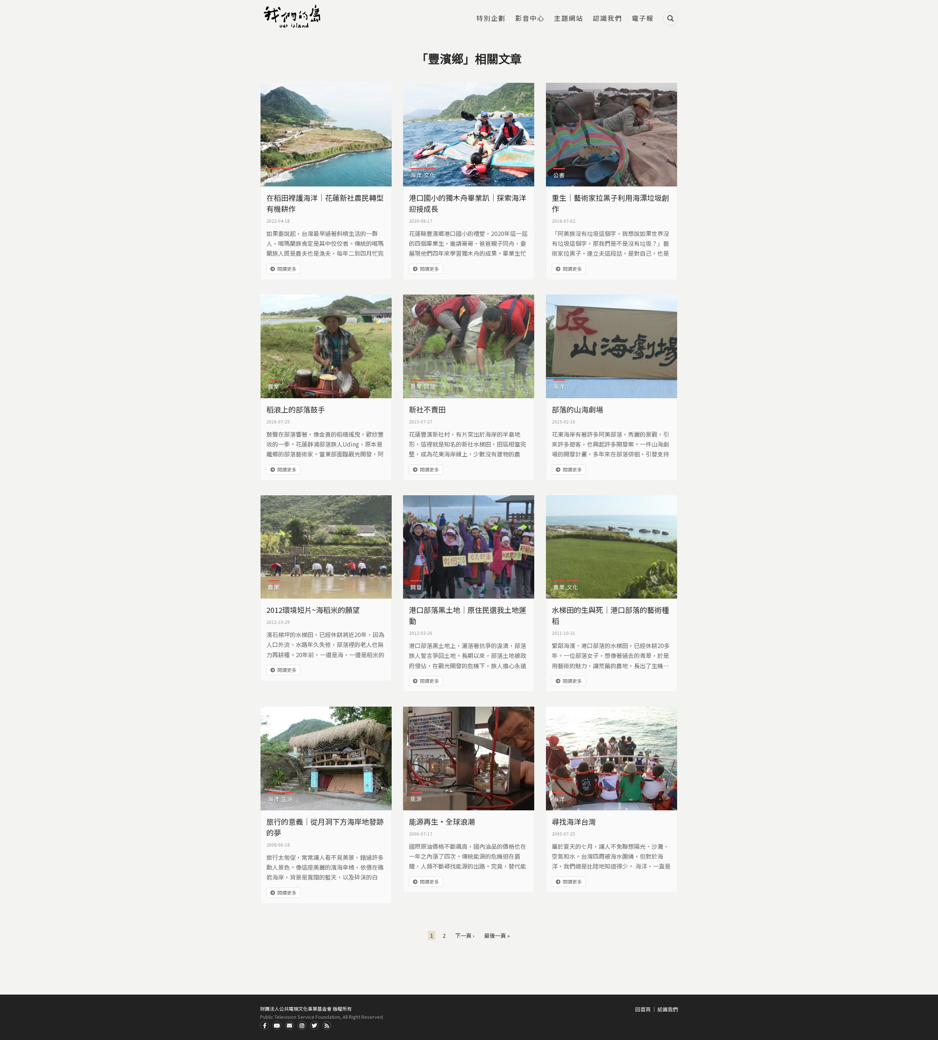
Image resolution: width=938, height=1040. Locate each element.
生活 (287, 799)
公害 (559, 175)
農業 (287, 175)
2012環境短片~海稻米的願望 (313, 609)
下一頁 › (464, 935)
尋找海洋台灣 (574, 821)
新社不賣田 (427, 409)
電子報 (643, 19)
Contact (289, 1025)
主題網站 (568, 19)
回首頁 (643, 1009)
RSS (326, 1025)
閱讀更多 (286, 268)
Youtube (277, 1025)
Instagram (302, 1025)
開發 (430, 386)
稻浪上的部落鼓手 (295, 409)
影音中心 (529, 19)
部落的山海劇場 (577, 409)
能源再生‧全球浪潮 (442, 821)
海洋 (274, 175)
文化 (430, 175)
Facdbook (264, 1025)
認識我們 (607, 19)
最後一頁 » (497, 935)
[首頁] (293, 16)
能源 (416, 799)
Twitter (314, 1025)
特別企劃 (491, 19)
